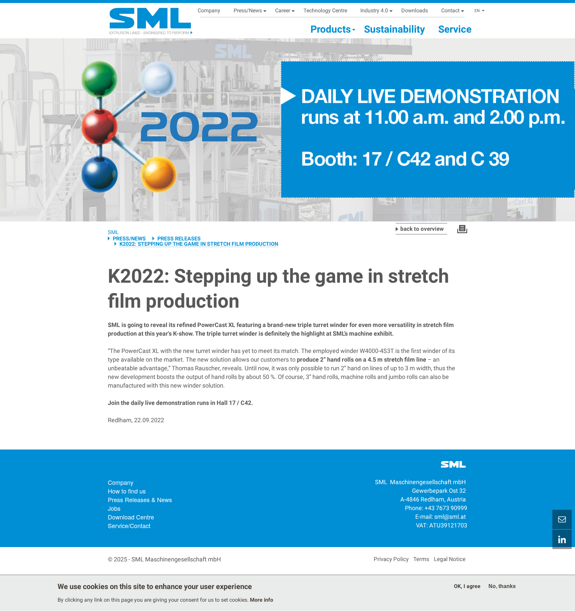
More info (261, 600)
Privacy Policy (391, 559)
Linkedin (562, 539)
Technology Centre (325, 10)
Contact (450, 10)
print (462, 229)
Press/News (248, 10)
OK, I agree (467, 586)
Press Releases (179, 238)
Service (455, 29)
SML (113, 232)
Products (330, 29)
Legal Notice (450, 559)
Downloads (414, 10)
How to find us (127, 490)
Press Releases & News (140, 499)
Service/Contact (129, 525)
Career (282, 10)
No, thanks (502, 586)
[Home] (142, 18)
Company (209, 10)
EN (477, 10)
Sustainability (394, 29)
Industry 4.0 (374, 10)
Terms (421, 559)
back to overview (422, 228)
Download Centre (131, 516)
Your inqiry (562, 519)
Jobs (114, 508)
